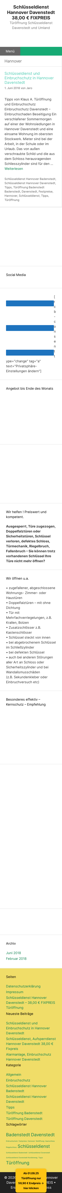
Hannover (11, 195)
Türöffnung (12, 200)
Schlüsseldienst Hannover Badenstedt (30, 179)
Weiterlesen (14, 169)
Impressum (14, 992)
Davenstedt (29, 191)
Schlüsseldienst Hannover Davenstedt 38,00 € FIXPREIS (31, 12)
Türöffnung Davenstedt (24, 1119)
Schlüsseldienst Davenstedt (39, 1153)
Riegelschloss (11, 1147)
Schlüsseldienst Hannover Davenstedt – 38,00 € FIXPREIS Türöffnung (30, 1003)
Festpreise (46, 191)
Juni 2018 (13, 953)
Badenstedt (12, 191)
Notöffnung (40, 1141)
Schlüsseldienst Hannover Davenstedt (30, 183)
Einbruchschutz (18, 1080)
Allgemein (13, 1074)
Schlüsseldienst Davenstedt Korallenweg (21, 1158)
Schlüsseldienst (29, 195)
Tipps (8, 187)
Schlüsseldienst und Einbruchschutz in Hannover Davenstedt (29, 78)
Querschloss (50, 1141)
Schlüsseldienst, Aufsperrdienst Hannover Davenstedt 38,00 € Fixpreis (31, 1044)
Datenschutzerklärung (23, 986)
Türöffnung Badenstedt (28, 187)
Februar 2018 (16, 959)
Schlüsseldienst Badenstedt (17, 1153)
